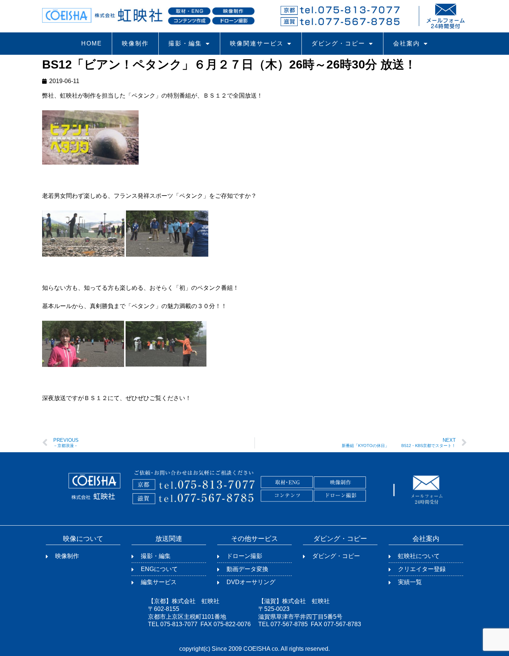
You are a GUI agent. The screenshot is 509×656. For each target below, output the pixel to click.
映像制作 (135, 43)
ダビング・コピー (338, 43)
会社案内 (406, 43)
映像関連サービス (257, 43)
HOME (91, 43)
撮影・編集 (185, 43)
